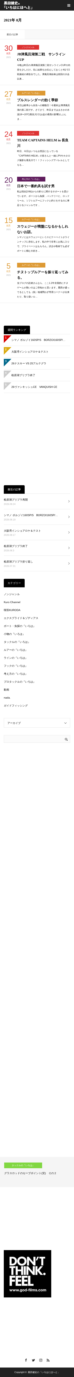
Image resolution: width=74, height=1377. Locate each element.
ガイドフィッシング (16, 705)
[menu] (68, 5)
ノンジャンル (28, 47)
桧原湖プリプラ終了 (23, 375)
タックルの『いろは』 (17, 641)
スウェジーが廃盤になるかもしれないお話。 (42, 229)
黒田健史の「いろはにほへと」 (44, 1372)
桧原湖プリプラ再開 (16, 499)
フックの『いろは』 (16, 665)
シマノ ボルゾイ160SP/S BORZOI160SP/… (38, 339)
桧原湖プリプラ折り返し (18, 561)
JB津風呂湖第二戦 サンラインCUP (41, 57)
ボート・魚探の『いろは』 (20, 625)
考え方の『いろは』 (31, 179)
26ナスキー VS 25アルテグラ (28, 363)
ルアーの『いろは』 (31, 93)
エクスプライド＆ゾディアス (21, 618)
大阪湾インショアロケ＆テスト (30, 351)
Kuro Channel (12, 602)
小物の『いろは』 (14, 633)
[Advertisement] (37, 439)
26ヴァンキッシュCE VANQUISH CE (34, 386)
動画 (6, 689)
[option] (37, 1172)
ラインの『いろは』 (16, 657)
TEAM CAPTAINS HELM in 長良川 (42, 143)
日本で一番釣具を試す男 (36, 186)
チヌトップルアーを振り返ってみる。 (42, 274)
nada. (7, 697)
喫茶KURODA (12, 610)
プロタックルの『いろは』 (20, 681)
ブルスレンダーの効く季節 (37, 100)
